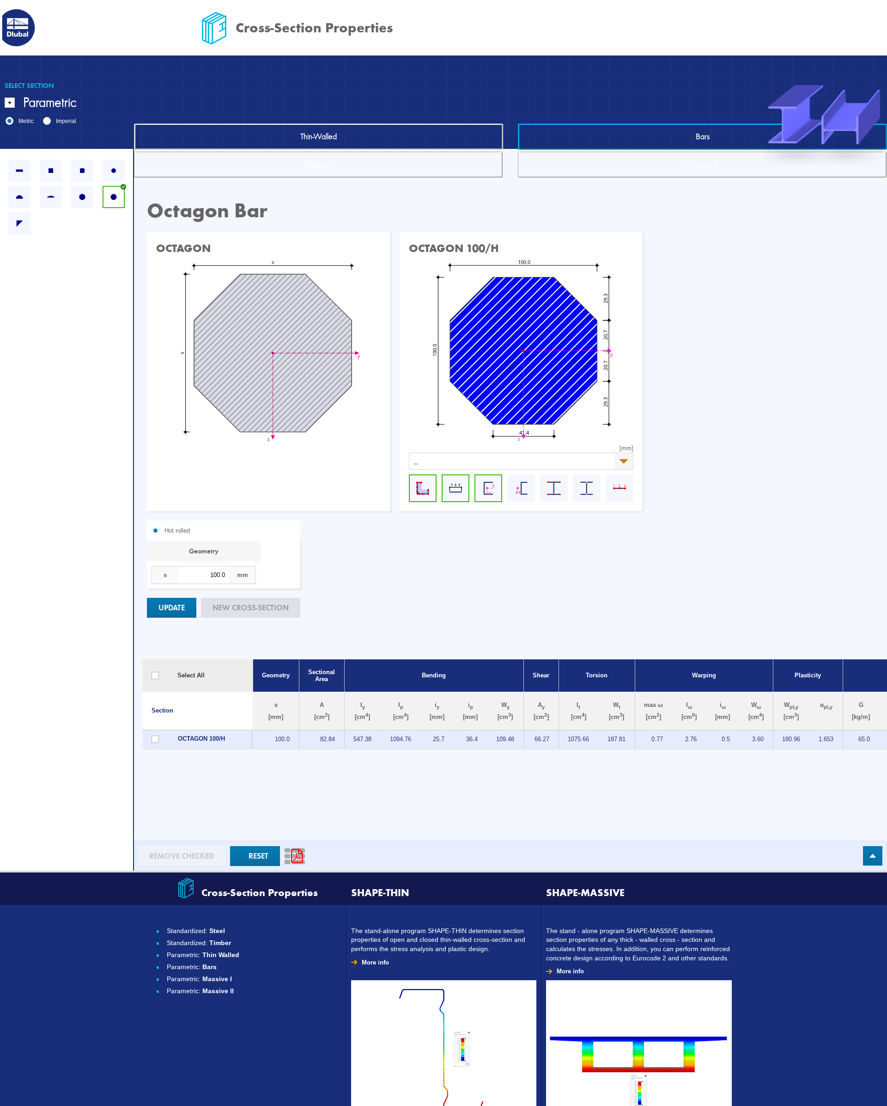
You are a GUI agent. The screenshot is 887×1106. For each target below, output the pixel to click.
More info (375, 962)
